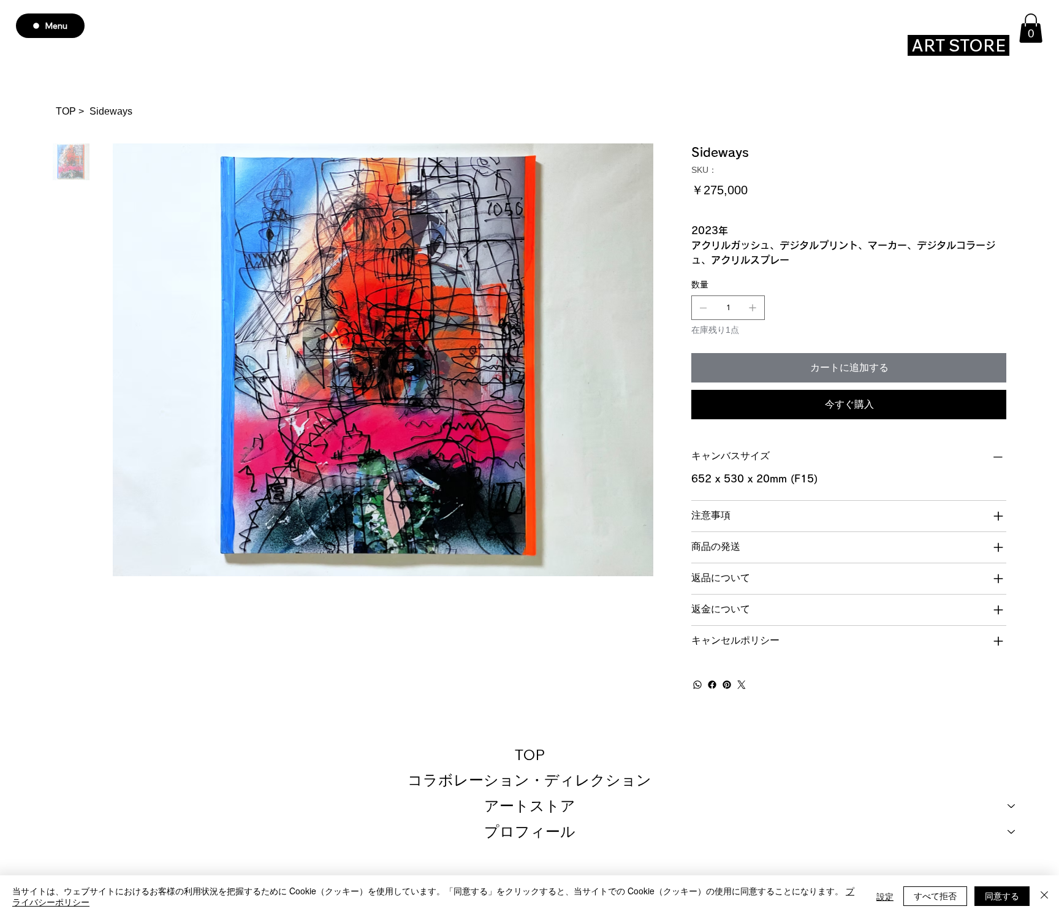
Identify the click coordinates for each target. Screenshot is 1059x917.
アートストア (529, 805)
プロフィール (529, 831)
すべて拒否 (935, 895)
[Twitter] (741, 685)
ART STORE (958, 45)
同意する (1002, 895)
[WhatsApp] (697, 685)
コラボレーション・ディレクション (529, 780)
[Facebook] (712, 685)
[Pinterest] (727, 685)
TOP (530, 754)
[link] (1031, 28)
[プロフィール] (1011, 832)
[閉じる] (1044, 896)
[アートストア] (1011, 806)
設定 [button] (885, 896)
